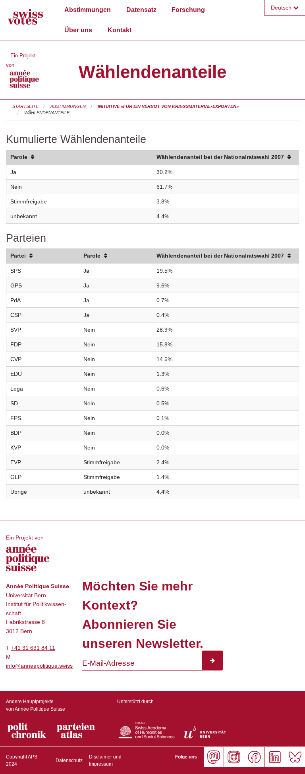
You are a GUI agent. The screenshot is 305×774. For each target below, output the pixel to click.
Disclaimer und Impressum (105, 760)
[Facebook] (254, 757)
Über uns (78, 30)
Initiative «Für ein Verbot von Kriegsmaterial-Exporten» (168, 106)
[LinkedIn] (274, 757)
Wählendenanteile (46, 112)
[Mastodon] (213, 757)
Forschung (188, 9)
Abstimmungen (87, 9)
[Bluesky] (295, 757)
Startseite (25, 106)
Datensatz (141, 9)
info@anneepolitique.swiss (39, 666)
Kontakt (119, 30)
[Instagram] (234, 757)
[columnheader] (79, 157)
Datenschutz (69, 760)
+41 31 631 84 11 (33, 648)
